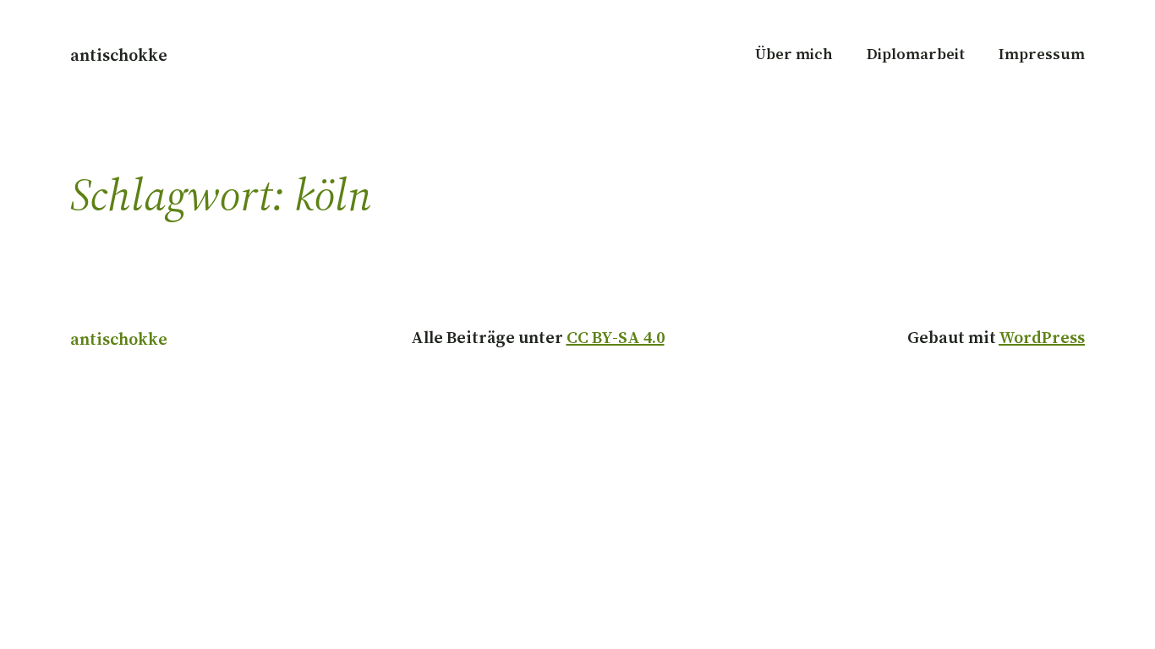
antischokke (118, 55)
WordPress (1042, 337)
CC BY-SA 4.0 (616, 337)
